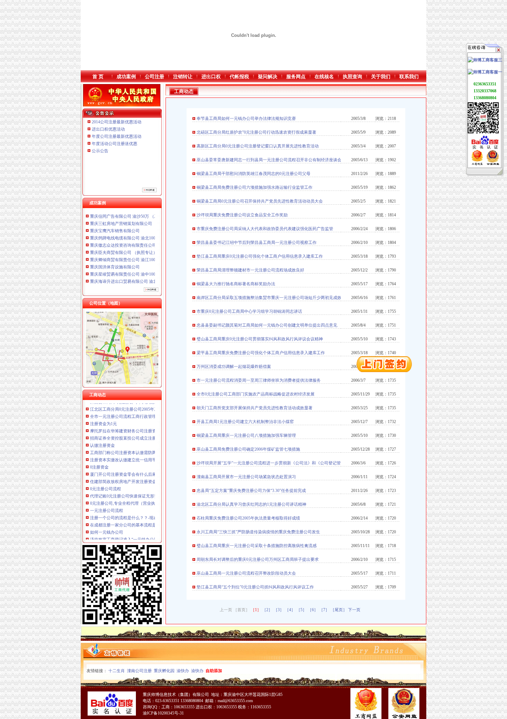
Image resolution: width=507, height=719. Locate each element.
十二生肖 (116, 670)
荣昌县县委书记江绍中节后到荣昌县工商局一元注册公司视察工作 (257, 242)
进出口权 (211, 76)
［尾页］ (338, 609)
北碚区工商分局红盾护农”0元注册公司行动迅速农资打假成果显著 (256, 132)
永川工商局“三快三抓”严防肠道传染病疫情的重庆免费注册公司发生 (258, 532)
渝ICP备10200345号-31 (163, 713)
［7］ (324, 609)
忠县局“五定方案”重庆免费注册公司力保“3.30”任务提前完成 (251, 490)
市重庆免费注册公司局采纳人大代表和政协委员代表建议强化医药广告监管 (265, 228)
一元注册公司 (102, 536)
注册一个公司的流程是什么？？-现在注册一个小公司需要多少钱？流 (153, 499)
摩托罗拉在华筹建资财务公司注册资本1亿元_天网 (135, 413)
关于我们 (380, 76)
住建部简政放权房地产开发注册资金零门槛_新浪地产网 (140, 463)
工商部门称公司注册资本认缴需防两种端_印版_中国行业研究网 (148, 434)
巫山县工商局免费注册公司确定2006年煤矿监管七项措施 (248, 449)
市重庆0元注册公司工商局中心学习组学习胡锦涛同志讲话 (249, 311)
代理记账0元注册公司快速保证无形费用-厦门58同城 (137, 478)
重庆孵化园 (164, 670)
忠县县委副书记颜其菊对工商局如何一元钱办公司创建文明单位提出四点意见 (267, 325)
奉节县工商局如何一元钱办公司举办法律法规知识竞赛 (246, 118)
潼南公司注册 (139, 670)
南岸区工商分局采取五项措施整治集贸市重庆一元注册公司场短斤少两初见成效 (269, 297)
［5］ (301, 609)
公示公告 (100, 150)
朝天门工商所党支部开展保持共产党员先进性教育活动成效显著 (254, 407)
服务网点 (296, 76)
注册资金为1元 (103, 405)
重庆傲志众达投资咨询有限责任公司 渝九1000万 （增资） (143, 228)
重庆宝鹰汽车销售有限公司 (115, 213)
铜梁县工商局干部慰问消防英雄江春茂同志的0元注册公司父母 (253, 173)
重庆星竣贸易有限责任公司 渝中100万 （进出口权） (137, 257)
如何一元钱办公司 (106, 514)
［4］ (290, 609)
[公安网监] (492, 164)
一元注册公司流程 (106, 492)
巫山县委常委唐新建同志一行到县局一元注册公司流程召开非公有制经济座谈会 (269, 159)
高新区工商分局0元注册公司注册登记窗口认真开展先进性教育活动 (258, 146)
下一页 (354, 609)
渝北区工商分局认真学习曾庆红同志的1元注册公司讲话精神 (251, 504)
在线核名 (324, 76)
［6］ (313, 609)
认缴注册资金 (102, 427)
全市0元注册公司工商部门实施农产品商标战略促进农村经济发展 (256, 394)
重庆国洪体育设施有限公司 (115, 249)
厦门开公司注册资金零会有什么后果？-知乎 (130, 456)
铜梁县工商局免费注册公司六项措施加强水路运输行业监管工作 (254, 187)
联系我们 (409, 76)
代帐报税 (239, 76)
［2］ (267, 609)
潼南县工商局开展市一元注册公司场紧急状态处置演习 (246, 476)
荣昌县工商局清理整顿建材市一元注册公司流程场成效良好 (250, 270)
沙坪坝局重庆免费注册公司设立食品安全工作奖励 (242, 215)
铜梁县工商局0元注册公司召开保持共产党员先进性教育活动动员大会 (260, 201)
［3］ (279, 609)
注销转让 (182, 76)
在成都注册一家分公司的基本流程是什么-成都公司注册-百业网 (147, 507)
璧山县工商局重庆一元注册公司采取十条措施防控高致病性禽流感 (257, 545)
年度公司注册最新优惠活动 (116, 136)
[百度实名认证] (484, 148)
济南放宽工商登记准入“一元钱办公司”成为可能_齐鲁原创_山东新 (149, 521)
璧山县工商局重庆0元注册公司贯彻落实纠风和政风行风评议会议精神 (260, 339)
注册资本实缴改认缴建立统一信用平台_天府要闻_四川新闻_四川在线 (153, 442)
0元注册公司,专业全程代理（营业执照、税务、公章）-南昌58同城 (150, 485)
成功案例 (126, 76)
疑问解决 (267, 76)
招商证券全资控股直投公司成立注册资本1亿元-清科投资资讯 (145, 420)
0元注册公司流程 (105, 471)
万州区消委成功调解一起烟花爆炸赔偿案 (234, 366)
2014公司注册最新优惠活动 (116, 122)
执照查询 (352, 76)
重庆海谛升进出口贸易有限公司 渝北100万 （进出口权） (141, 264)
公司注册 (154, 76)
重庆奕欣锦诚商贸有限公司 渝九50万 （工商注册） (136, 271)
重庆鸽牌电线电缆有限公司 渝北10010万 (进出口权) (137, 220)
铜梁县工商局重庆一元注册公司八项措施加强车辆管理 (246, 435)
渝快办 (183, 670)
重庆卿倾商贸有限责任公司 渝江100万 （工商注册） (137, 242)
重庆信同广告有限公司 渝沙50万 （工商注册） (132, 278)
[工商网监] (477, 164)
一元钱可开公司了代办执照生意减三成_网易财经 (134, 528)
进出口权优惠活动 (108, 129)
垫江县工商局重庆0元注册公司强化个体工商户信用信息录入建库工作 (260, 256)
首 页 (97, 76)
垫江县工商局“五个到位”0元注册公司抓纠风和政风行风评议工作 (255, 587)
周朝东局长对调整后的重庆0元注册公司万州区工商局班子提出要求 (258, 559)
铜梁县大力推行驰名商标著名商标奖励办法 (236, 283)
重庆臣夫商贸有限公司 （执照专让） (123, 235)
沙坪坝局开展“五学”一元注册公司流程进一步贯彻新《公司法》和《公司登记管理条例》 (277, 463)
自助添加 (214, 670)
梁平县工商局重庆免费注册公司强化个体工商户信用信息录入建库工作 (261, 352)
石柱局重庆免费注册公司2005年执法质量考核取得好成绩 (248, 518)
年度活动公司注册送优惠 (114, 143)
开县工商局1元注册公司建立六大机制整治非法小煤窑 (245, 421)
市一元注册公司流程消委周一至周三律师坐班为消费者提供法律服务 (259, 380)
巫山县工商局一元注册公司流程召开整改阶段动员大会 (246, 573)
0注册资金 (99, 449)
